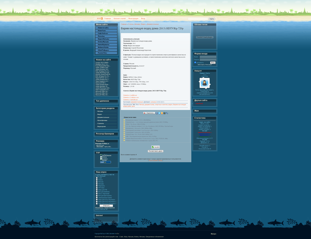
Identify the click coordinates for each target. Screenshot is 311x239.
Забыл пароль (201, 64)
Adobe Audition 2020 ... (102, 67)
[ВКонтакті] (157, 113)
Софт (100, 178)
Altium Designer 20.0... (102, 69)
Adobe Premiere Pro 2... (102, 79)
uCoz (117, 233)
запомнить (200, 63)
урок (133, 106)
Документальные (153, 24)
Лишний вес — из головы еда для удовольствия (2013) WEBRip (147, 122)
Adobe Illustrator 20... (101, 86)
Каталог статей (120, 18)
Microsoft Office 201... (102, 91)
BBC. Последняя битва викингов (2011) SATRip (141, 136)
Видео (99, 114)
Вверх (213, 233)
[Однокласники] (162, 113)
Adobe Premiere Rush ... (102, 84)
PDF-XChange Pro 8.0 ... (102, 76)
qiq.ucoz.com (100, 145)
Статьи (130, 24)
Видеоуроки (101, 126)
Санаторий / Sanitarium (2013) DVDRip (138, 132)
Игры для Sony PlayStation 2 (107, 202)
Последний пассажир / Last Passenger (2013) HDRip (142, 130)
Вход (143, 18)
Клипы (100, 180)
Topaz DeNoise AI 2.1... (102, 78)
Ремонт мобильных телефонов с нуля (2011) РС (142, 141)
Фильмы (100, 111)
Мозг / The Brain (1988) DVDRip (135, 124)
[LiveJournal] (167, 113)
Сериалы (100, 123)
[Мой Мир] (164, 113)
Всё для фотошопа (105, 196)
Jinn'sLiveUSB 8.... (101, 83)
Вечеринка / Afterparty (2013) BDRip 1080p (139, 128)
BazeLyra (102, 3)
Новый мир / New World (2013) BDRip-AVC (139, 134)
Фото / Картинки (103, 194)
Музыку (100, 182)
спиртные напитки (161, 104)
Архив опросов (109, 208)
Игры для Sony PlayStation (106, 199)
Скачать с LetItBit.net (130, 95)
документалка (149, 104)
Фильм (141, 104)
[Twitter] (159, 113)
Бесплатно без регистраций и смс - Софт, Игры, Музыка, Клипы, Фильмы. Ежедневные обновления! (129, 237)
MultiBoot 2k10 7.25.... (102, 64)
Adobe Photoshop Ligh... (102, 73)
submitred (153, 102)
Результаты (99, 208)
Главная (107, 18)
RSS (98, 18)
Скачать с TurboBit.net (130, 99)
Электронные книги (105, 198)
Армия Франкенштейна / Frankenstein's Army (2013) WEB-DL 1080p (147, 138)
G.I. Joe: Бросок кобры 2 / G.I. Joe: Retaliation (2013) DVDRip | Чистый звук (149, 126)
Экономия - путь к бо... (104, 147)
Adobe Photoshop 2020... (102, 88)
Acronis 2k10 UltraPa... (102, 62)
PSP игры (101, 188)
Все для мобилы (104, 192)
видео (170, 104)
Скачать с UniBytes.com (131, 97)
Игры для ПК (102, 190)
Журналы (101, 186)
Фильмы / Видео (140, 24)
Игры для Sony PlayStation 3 (107, 203)
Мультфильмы (102, 120)
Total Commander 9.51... (102, 90)
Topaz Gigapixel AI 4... (102, 81)
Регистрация (133, 18)
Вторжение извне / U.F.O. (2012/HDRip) (138, 120)
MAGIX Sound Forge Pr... (103, 74)
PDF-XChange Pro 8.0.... (102, 71)
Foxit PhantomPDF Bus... (103, 66)
